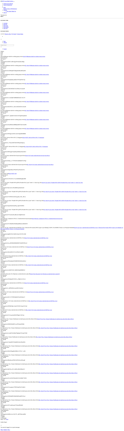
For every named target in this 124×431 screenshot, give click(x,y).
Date (4, 41)
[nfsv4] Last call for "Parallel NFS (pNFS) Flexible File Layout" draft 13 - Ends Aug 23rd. (62, 182)
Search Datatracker (7, 5)
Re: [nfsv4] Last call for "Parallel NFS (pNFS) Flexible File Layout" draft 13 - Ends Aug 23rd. (65, 191)
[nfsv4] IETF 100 (13, 173)
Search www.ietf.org (8, 3)
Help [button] (4, 7)
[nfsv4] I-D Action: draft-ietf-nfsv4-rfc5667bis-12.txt (36, 283)
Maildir (5, 429)
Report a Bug (8, 34)
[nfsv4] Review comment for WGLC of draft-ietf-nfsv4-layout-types (47, 218)
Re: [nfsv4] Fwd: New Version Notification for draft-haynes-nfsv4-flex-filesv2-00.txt (58, 328)
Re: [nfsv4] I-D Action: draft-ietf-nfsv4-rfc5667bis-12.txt (39, 310)
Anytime (5, 23)
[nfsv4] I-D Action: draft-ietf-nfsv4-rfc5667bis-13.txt (36, 238)
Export (5, 49)
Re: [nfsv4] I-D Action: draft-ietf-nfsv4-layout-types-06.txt (40, 164)
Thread (5, 42)
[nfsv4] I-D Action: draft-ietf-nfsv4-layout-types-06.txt (37, 155)
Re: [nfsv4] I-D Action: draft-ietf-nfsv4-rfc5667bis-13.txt (39, 256)
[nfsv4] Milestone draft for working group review (34, 56)
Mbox (2, 429)
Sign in (5, 12)
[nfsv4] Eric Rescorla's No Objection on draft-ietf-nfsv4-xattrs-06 (45, 274)
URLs (8, 429)
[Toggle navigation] (14, 1)
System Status (20, 34)
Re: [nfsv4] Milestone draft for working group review (37, 65)
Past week (5, 25)
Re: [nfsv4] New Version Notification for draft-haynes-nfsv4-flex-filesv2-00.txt (54, 337)
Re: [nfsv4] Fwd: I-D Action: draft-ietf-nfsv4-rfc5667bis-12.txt (43, 301)
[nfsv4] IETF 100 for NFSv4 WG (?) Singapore (33, 137)
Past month (5, 27)
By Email (14, 34)
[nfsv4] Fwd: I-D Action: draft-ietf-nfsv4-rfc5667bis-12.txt (40, 292)
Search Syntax (6, 8)
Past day (5, 24)
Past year (5, 28)
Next (7, 419)
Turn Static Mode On (11, 11)
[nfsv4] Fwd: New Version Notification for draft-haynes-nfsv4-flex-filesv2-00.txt (55, 319)
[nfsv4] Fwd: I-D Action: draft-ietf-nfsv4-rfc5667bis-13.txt (40, 247)
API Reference (13, 8)
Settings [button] (5, 10)
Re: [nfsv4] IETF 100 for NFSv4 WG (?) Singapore (36, 146)
